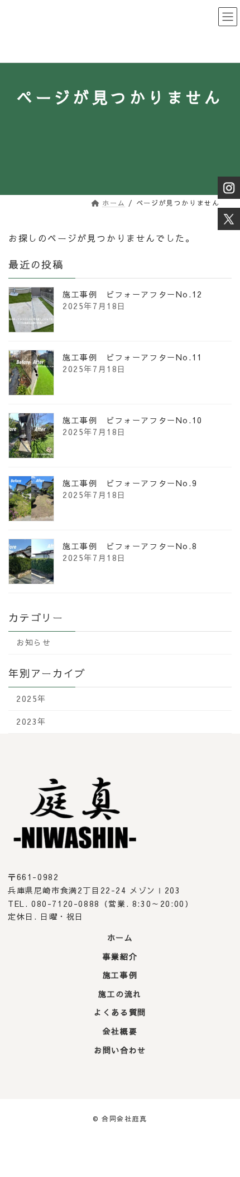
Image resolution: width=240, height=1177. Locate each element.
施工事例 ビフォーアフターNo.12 (133, 294)
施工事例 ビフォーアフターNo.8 (130, 545)
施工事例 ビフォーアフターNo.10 (133, 420)
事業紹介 (120, 956)
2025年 (31, 698)
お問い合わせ (120, 1050)
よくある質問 (120, 1012)
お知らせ (33, 642)
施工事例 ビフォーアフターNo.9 (130, 483)
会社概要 (120, 1031)
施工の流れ (120, 993)
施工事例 (120, 975)
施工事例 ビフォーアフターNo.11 (133, 357)
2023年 (31, 721)
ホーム (120, 938)
